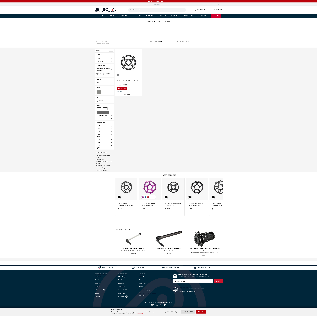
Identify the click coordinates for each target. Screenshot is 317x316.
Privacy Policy (140, 313)
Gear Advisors (142, 283)
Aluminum (105, 100)
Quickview (133, 253)
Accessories (175, 15)
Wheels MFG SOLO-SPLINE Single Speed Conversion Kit (204, 249)
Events (141, 280)
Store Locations (122, 280)
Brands (111, 15)
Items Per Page (180, 41)
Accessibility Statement (124, 290)
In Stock (100, 61)
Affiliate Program (122, 276)
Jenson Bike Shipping (144, 290)
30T (105, 137)
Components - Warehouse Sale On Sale (104, 69)
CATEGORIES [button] (101, 65)
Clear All (111, 50)
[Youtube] (152, 305)
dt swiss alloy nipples (101, 170)
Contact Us (212, 4)
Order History (98, 280)
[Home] (105, 10)
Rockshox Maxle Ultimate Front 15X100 (169, 248)
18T (105, 128)
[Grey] (99, 92)
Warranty (97, 296)
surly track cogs (100, 159)
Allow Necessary (187, 311)
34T (105, 142)
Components (150, 15)
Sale (217, 16)
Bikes (139, 15)
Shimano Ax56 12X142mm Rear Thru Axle (133, 248)
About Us (141, 276)
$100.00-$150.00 (105, 115)
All (102, 15)
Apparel (163, 15)
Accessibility (121, 296)
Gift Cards (97, 283)
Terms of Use (121, 293)
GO (103, 112)
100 (188, 41)
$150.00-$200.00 (105, 118)
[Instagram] (157, 305)
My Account (98, 276)
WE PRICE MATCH (157, 4)
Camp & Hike (188, 15)
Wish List (97, 286)
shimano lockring (100, 168)
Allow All (201, 311)
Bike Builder (202, 15)
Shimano (105, 83)
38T (105, 147)
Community (121, 283)
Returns (97, 293)
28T (105, 134)
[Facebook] (161, 305)
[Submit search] (183, 9)
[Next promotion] (177, 4)
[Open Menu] (123, 9)
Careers (141, 286)
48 (186, 41)
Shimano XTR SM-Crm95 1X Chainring (127, 80)
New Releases (123, 15)
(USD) (220, 4)
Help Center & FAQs (100, 290)
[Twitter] (165, 305)
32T (105, 139)
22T (105, 131)
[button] (104, 55)
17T (105, 126)
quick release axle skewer (103, 165)
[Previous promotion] (137, 4)
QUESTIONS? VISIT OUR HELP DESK (198, 4)
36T (105, 145)
